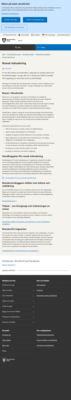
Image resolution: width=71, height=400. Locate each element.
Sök (19, 47)
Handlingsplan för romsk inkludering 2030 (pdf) (20, 178)
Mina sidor (5, 345)
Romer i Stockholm (8, 265)
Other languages (49, 35)
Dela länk (8, 68)
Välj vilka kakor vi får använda (14, 27)
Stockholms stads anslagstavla (47, 295)
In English (36, 35)
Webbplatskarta (65, 35)
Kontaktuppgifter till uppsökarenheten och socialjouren (20, 251)
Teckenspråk (25, 35)
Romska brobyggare (9, 201)
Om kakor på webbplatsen (10, 13)
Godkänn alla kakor (11, 20)
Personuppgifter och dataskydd (47, 340)
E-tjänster (40, 290)
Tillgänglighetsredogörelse (45, 335)
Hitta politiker (6, 340)
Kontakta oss (6, 335)
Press (4, 351)
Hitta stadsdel (41, 285)
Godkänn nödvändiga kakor (35, 20)
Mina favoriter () (10, 35)
